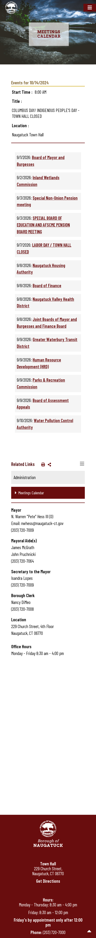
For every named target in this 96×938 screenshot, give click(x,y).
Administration (25, 477)
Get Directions (48, 881)
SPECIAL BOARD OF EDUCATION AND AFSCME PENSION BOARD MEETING (43, 224)
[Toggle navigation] (89, 7)
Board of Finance (47, 285)
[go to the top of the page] (89, 931)
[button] (42, 464)
